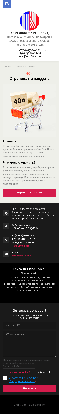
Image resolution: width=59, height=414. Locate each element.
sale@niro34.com (30, 56)
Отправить (29, 388)
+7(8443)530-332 (30, 50)
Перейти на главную (29, 192)
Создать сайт (21, 404)
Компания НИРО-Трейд (29, 33)
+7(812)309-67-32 (29, 53)
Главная (7, 66)
